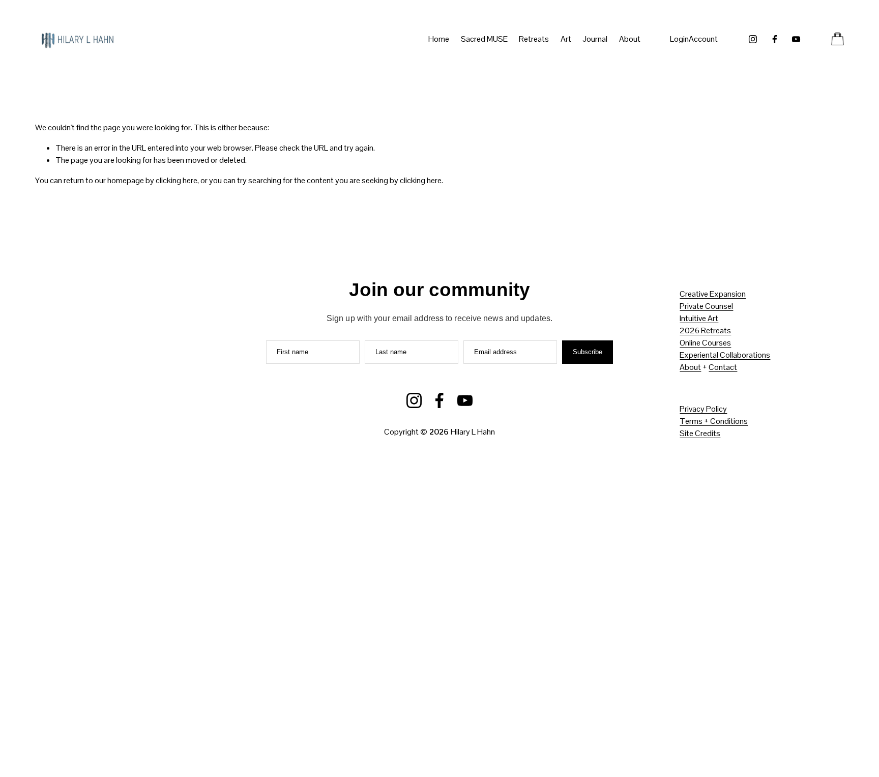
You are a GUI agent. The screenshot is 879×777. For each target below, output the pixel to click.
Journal (594, 39)
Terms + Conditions (714, 421)
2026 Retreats (705, 330)
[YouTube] (796, 39)
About (690, 367)
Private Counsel (706, 306)
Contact (723, 367)
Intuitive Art (699, 318)
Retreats (534, 39)
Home (438, 39)
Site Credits (700, 433)
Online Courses (705, 342)
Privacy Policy (703, 409)
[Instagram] (753, 39)
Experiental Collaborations (725, 355)
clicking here (176, 180)
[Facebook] (775, 39)
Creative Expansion (713, 294)
